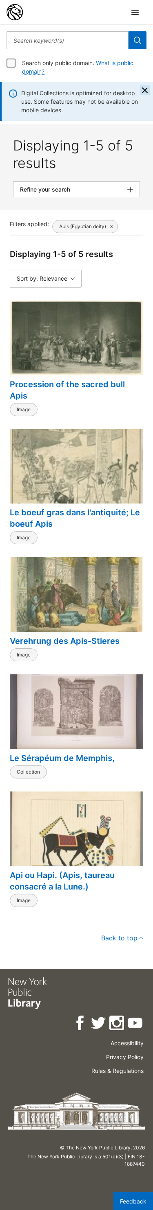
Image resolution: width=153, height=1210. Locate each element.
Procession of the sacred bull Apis (67, 390)
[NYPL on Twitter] (99, 1024)
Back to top (119, 938)
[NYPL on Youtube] (136, 1024)
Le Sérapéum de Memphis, (62, 758)
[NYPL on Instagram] (117, 1024)
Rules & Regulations (117, 1070)
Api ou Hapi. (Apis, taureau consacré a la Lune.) (62, 881)
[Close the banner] (145, 90)
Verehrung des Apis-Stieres (65, 641)
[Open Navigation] (135, 12)
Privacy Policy (125, 1056)
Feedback (133, 1201)
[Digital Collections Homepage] (15, 12)
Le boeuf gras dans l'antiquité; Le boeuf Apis (75, 518)
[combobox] (68, 40)
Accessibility (127, 1043)
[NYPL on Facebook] (81, 1024)
